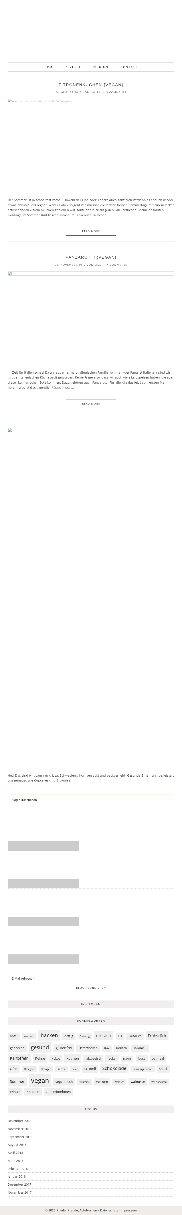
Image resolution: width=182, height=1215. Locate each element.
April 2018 (15, 1152)
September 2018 (20, 1137)
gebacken (17, 1048)
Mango (127, 1058)
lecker (112, 1058)
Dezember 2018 (19, 1121)
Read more (91, 231)
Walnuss (119, 1081)
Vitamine (84, 1081)
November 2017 (20, 1192)
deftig (68, 1036)
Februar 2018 (18, 1168)
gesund (40, 1047)
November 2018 (20, 1129)
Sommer (17, 1081)
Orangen (46, 1069)
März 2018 (16, 1160)
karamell (139, 1048)
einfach (103, 1036)
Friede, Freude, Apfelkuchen (91, 32)
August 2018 (17, 1144)
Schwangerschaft (142, 1069)
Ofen (13, 1069)
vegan (40, 1080)
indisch (121, 1048)
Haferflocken (88, 1048)
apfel (14, 1036)
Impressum (129, 1210)
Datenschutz (109, 1210)
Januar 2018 (17, 1176)
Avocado (29, 1036)
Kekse (40, 1058)
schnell (90, 1068)
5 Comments (116, 92)
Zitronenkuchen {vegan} (91, 85)
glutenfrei (64, 1047)
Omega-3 (29, 1069)
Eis (120, 1036)
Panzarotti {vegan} (91, 257)
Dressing (85, 1036)
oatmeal (158, 1058)
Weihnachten (159, 1081)
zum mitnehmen (58, 1091)
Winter (15, 1091)
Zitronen (33, 1091)
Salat (75, 1069)
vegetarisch (64, 1081)
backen (49, 1035)
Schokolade (114, 1068)
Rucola (61, 1069)
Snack (163, 1069)
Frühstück (157, 1035)
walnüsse (138, 1081)
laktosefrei (93, 1058)
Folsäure (135, 1036)
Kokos (55, 1058)
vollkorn (102, 1081)
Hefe (106, 1048)
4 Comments (117, 264)
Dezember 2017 (19, 1184)
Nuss (141, 1058)
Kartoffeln (19, 1058)
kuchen (73, 1058)
